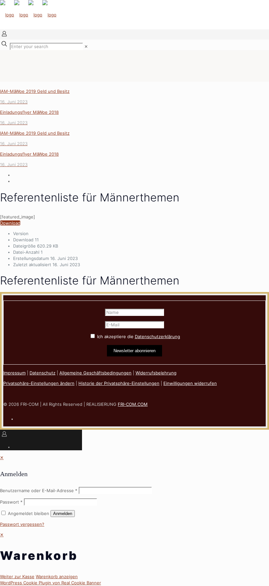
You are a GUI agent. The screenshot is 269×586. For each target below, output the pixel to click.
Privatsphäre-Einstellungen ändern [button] (38, 383)
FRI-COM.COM (133, 404)
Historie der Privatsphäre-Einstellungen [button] (118, 383)
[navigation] (134, 556)
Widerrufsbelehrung (155, 372)
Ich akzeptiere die (138, 336)
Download (10, 223)
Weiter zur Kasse (17, 576)
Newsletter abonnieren (134, 350)
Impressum (14, 372)
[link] (86, 46)
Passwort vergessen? (22, 524)
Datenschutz (42, 372)
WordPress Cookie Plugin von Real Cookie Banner (50, 582)
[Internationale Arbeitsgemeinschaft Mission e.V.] (28, 14)
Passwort (11, 502)
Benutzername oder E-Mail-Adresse (38, 490)
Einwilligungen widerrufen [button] (190, 383)
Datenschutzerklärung (157, 336)
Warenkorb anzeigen (57, 576)
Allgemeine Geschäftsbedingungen (95, 372)
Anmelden (62, 513)
